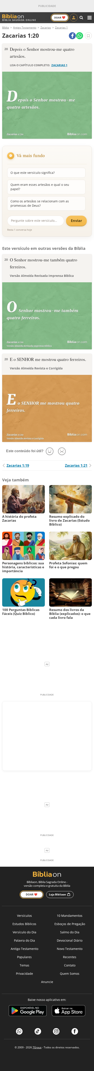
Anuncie (47, 982)
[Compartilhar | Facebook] (72, 35)
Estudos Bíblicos (24, 924)
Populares (24, 957)
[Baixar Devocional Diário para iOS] (68, 1011)
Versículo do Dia (24, 932)
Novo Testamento (69, 949)
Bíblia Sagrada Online (19, 20)
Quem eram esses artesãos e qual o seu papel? (39, 187)
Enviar (76, 220)
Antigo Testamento (24, 949)
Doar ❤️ (31, 894)
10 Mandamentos (69, 916)
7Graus (37, 1047)
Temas (24, 965)
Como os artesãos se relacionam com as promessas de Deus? (39, 203)
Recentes (69, 957)
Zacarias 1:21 (76, 465)
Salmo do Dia (69, 932)
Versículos (24, 916)
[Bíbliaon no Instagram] (56, 1031)
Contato (69, 965)
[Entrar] (74, 18)
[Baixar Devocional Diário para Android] (28, 1011)
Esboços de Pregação (69, 924)
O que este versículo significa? (32, 173)
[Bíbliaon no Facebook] (74, 1031)
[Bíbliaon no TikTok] (38, 1031)
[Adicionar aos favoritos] (88, 35)
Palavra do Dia (24, 940)
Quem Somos (69, 973)
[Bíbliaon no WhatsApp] (19, 1031)
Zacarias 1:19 (18, 465)
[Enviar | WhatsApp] (79, 35)
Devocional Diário (69, 940)
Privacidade (24, 973)
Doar (59, 17)
